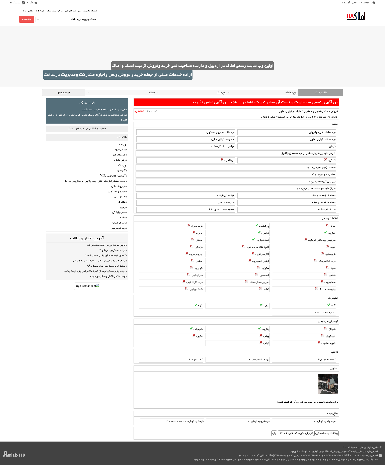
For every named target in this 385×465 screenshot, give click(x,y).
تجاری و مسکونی (117, 191)
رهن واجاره (120, 160)
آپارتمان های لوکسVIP (113, 176)
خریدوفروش (119, 154)
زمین (123, 207)
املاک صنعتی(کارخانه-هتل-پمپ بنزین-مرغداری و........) (95, 181)
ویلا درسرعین (118, 228)
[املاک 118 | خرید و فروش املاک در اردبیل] (356, 16)
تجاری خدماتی (118, 186)
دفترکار (121, 202)
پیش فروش (119, 149)
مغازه (123, 217)
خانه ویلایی (120, 196)
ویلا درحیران (119, 222)
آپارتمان (121, 170)
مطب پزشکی (119, 212)
